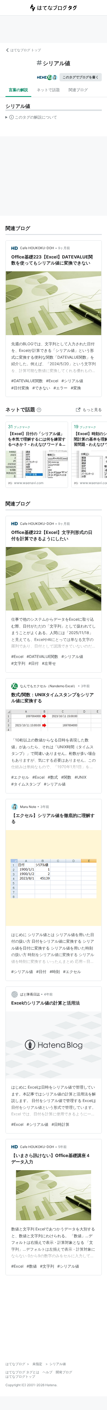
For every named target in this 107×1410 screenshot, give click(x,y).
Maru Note (28, 807)
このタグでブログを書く (81, 77)
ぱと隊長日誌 (30, 994)
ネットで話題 (48, 89)
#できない (41, 387)
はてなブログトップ (20, 1376)
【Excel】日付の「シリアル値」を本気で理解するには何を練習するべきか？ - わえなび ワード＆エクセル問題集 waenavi (37, 439)
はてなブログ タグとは (22, 1372)
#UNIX (80, 777)
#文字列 (18, 663)
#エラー (60, 387)
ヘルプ (47, 1372)
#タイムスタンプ (26, 784)
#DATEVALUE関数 (27, 380)
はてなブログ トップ (25, 50)
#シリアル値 (72, 380)
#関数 (66, 777)
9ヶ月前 (64, 248)
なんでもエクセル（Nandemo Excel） (48, 686)
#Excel (52, 380)
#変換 (76, 387)
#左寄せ (49, 663)
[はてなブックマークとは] (39, 409)
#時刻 (55, 971)
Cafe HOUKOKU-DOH (37, 248)
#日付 (34, 663)
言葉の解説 (18, 89)
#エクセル (20, 777)
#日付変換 (20, 387)
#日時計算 (60, 1124)
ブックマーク (19, 426)
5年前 (62, 1147)
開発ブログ (64, 1372)
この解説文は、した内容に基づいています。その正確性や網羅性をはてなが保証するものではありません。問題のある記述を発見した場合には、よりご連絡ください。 (31, 118)
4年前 (48, 994)
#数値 (32, 1266)
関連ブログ (78, 89)
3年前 (85, 686)
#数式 (53, 777)
